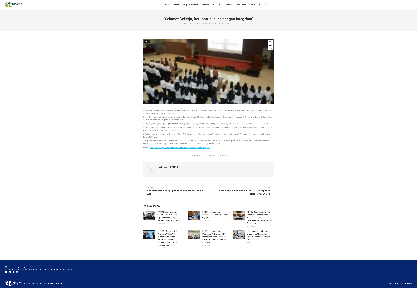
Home (389, 283)
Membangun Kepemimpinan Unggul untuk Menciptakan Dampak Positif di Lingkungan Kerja (258, 235)
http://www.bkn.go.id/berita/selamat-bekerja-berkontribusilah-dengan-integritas (180, 148)
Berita (147, 41)
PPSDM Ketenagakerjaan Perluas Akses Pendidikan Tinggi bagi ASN (215, 215)
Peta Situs (408, 283)
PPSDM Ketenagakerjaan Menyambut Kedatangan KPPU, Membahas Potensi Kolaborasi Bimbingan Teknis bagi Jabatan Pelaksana (214, 236)
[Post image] (149, 215)
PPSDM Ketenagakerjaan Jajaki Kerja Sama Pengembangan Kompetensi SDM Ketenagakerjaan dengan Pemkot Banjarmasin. (259, 217)
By (208, 155)
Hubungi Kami (398, 283)
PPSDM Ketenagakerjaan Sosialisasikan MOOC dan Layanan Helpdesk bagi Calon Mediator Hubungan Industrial (168, 216)
